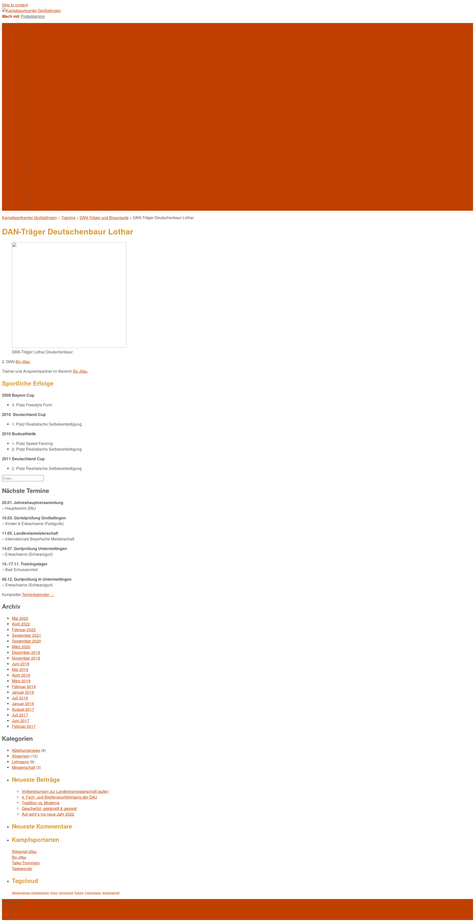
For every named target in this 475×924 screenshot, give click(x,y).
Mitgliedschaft (34, 128)
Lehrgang (20, 761)
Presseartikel (33, 100)
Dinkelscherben (40, 893)
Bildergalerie (33, 88)
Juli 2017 (20, 715)
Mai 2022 (20, 618)
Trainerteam (32, 60)
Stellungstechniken (48, 162)
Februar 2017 (24, 726)
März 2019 (21, 681)
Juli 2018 (20, 698)
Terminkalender (35, 111)
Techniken (41, 174)
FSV (35, 202)
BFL (35, 191)
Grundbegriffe (44, 157)
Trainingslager (93, 893)
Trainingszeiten (35, 71)
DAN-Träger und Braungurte (46, 66)
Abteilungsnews (26, 750)
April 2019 (21, 675)
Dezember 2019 (26, 652)
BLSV (37, 196)
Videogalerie (33, 94)
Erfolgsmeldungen (38, 105)
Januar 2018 (23, 703)
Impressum (21, 911)
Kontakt (28, 122)
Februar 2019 (24, 686)
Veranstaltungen (26, 83)
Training (19, 54)
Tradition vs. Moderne (41, 803)
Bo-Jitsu (29, 43)
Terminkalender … (38, 594)
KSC (36, 208)
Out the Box (31, 902)
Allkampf (29, 145)
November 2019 (26, 658)
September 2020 (26, 641)
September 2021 (26, 635)
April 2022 (21, 624)
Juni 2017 (20, 720)
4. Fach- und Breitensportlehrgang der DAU (59, 797)
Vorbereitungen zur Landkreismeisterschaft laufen (65, 791)
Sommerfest (66, 893)
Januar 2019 (23, 692)
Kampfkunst (22, 31)
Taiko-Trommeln (26, 863)
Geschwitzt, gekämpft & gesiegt (49, 808)
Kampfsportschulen (39, 134)
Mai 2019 (20, 669)
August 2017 (23, 709)
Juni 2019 (20, 664)
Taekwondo (32, 48)
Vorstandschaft (110, 893)
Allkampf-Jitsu (34, 37)
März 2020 (21, 646)
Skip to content (15, 5)
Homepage (21, 26)
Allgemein (21, 756)
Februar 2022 (24, 629)
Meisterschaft (23, 767)
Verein (17, 117)
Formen (38, 168)
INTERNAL (22, 139)
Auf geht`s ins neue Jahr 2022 (48, 814)
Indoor (54, 893)
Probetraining (33, 16)
